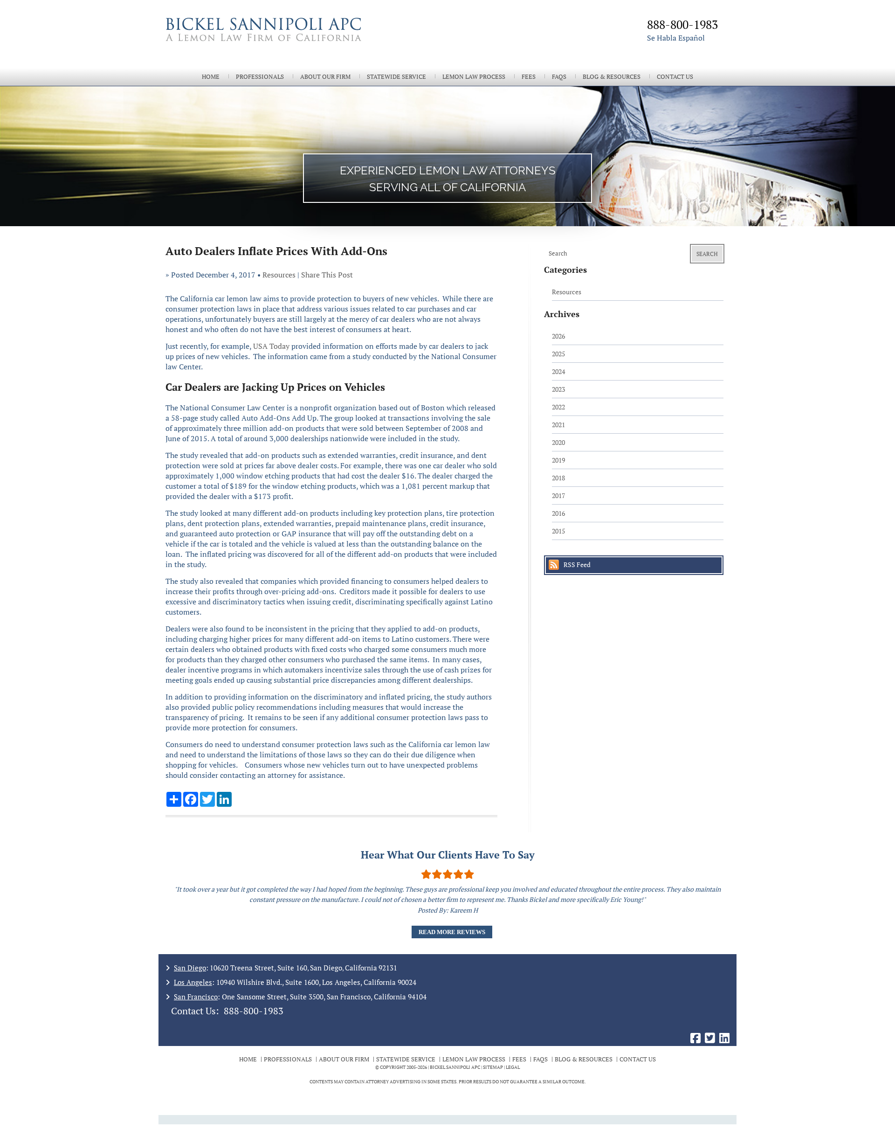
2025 (558, 353)
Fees (529, 77)
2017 (558, 495)
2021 (558, 424)
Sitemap (493, 1067)
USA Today (271, 346)
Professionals (260, 77)
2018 (558, 477)
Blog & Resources (611, 77)
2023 (558, 389)
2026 (558, 336)
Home (211, 77)
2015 (558, 530)
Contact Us (675, 77)
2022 (558, 406)
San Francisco (196, 996)
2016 (558, 513)
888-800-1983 (253, 1010)
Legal (513, 1067)
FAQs (559, 77)
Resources (279, 275)
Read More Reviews (452, 931)
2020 (558, 442)
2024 (558, 371)
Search (707, 253)
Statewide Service (396, 77)
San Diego (190, 967)
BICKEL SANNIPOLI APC (455, 1067)
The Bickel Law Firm (303, 41)
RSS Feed (577, 564)
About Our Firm (325, 77)
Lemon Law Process (473, 77)
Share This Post (327, 275)
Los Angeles (193, 982)
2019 (558, 460)
